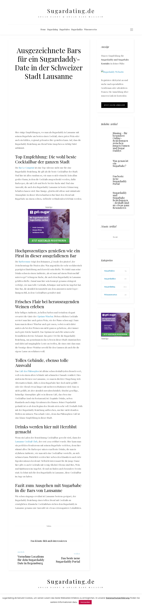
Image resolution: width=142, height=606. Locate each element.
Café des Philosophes (29, 371)
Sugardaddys (77, 29)
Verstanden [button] (85, 602)
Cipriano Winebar (45, 316)
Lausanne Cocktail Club (26, 441)
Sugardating (52, 29)
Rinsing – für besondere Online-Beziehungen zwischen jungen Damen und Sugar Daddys (121, 141)
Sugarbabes (64, 29)
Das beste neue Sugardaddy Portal (120, 180)
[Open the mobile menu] (132, 29)
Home (43, 29)
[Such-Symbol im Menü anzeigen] (100, 30)
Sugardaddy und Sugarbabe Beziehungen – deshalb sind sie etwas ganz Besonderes (121, 200)
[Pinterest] (48, 532)
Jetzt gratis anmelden (114, 105)
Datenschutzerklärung (118, 597)
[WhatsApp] (52, 532)
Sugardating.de (71, 10)
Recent (115, 237)
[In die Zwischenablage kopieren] (56, 532)
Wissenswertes (90, 29)
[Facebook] (41, 532)
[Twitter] (45, 532)
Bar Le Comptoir (26, 167)
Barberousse (25, 261)
